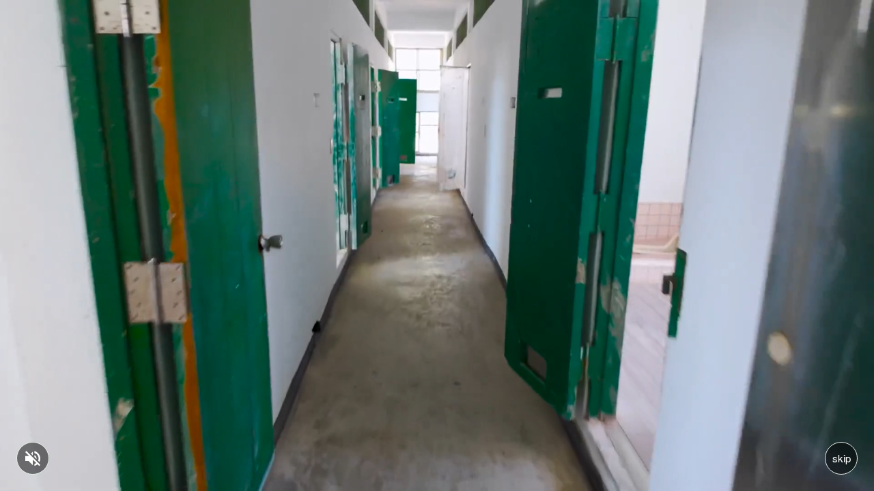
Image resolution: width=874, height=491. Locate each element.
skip (841, 458)
